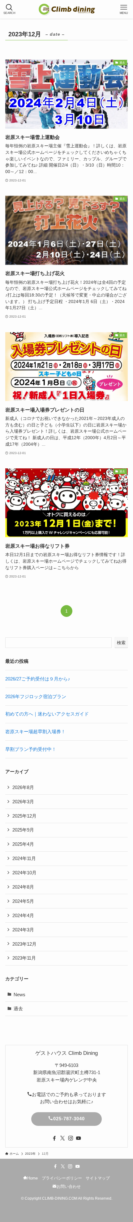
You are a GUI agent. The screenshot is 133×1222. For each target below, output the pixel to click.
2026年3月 (23, 801)
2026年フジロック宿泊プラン (35, 696)
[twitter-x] (62, 1138)
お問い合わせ (69, 1186)
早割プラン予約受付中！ (30, 749)
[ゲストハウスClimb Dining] (66, 9)
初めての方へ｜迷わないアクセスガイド (47, 713)
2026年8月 (23, 787)
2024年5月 (23, 901)
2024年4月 (23, 915)
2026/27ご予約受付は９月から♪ (37, 678)
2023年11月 (24, 958)
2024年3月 (23, 929)
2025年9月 (23, 829)
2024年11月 (24, 858)
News (19, 994)
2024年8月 (23, 887)
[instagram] (70, 1138)
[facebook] (54, 1138)
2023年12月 (24, 944)
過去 (18, 1008)
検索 (121, 642)
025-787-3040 (69, 1118)
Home (32, 1178)
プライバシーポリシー (62, 1178)
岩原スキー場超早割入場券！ (35, 731)
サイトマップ (98, 1178)
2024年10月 (24, 872)
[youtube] (78, 1138)
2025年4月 (23, 844)
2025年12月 (24, 815)
